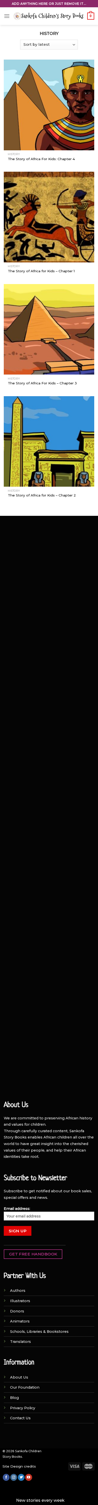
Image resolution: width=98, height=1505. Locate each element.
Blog (14, 1397)
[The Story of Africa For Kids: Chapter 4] (49, 105)
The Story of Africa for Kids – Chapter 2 (42, 495)
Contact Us (20, 1418)
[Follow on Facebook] (6, 1477)
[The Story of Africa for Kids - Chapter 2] (49, 441)
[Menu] (7, 16)
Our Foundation (24, 1387)
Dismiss (74, 1500)
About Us (19, 1377)
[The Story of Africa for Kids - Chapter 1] (49, 217)
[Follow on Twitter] (21, 1477)
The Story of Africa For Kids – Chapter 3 (42, 383)
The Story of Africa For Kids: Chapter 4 (41, 159)
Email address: (17, 1208)
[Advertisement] (49, 574)
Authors (17, 1290)
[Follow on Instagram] (13, 1477)
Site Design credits (19, 1466)
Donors (17, 1311)
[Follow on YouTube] (28, 1477)
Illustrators (20, 1301)
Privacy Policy (22, 1408)
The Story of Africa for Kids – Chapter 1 (41, 271)
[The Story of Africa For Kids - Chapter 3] (49, 329)
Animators (20, 1321)
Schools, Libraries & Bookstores (39, 1331)
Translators (20, 1341)
